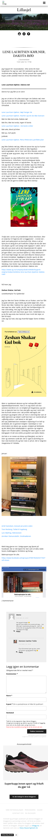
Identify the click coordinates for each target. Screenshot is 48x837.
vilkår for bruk (38, 736)
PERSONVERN (30, 810)
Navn (9, 695)
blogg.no (35, 825)
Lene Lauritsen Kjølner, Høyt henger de (17, 112)
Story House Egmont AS (29, 828)
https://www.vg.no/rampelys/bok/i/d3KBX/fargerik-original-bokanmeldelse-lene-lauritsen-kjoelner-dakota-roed (23, 272)
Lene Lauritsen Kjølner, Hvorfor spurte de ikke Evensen (23, 116)
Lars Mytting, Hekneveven (12, 533)
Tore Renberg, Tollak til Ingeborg (14, 529)
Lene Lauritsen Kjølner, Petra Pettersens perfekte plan (23, 140)
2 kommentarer (24, 59)
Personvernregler (29, 736)
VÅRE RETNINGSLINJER (14, 810)
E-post (24, 704)
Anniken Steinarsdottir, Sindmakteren (16, 536)
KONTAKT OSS (18, 813)
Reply (18, 631)
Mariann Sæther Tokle (28, 641)
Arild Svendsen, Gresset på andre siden (17, 526)
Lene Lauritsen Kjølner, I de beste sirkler (17, 126)
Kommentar (12, 674)
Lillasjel (24, 9)
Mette (18, 615)
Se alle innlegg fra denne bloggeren (24, 797)
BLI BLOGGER (30, 813)
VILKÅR (39, 810)
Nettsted (10, 713)
